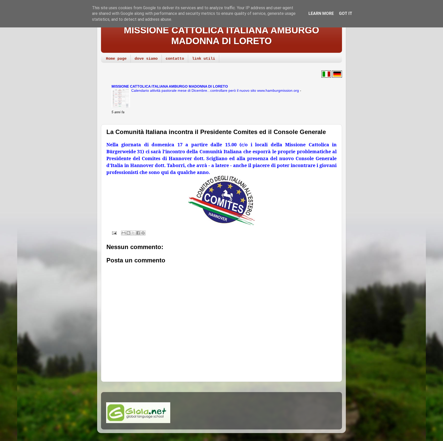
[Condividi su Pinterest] (143, 232)
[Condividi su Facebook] (138, 232)
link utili (203, 59)
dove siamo (146, 59)
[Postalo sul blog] (128, 232)
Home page (116, 59)
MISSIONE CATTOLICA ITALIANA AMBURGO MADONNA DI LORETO (221, 35)
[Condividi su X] (133, 232)
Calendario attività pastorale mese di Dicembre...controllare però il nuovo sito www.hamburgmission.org (215, 91)
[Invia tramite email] (123, 232)
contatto (175, 59)
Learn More (321, 13)
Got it (345, 13)
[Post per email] (113, 233)
